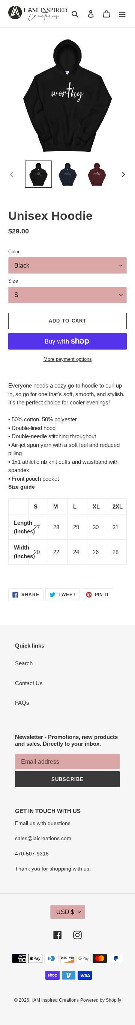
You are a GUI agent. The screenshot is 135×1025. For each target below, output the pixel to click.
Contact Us (29, 683)
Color (14, 251)
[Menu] (122, 14)
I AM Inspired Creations (55, 1000)
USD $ (65, 912)
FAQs (22, 702)
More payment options (68, 359)
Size (13, 281)
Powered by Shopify (100, 1000)
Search (24, 663)
